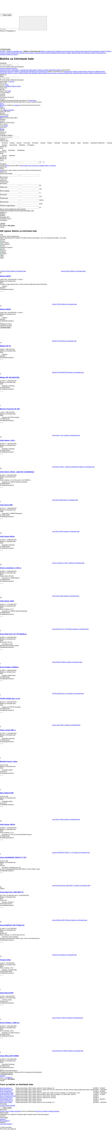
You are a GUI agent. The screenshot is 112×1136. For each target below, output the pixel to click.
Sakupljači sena (60, 51)
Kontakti (12, 1105)
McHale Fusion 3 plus (8, 761)
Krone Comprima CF (6, 1097)
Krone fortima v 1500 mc (10, 1023)
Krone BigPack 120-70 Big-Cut (12, 925)
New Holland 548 (6, 793)
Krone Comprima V (6, 1088)
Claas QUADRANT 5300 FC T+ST (13, 857)
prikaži (3, 224)
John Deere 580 (6, 505)
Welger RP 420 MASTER (9, 377)
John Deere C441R (6, 1102)
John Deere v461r (7, 601)
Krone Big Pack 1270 (6, 1089)
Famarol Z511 (5, 960)
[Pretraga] (33, 23)
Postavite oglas (5, 327)
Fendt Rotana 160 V (6, 1099)
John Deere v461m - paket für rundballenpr (17, 472)
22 (6, 1077)
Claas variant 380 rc (8, 730)
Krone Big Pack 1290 (6, 1094)
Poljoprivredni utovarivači (83, 51)
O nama (2, 1105)
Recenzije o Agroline (41, 1111)
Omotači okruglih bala (12, 53)
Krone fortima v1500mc (9, 667)
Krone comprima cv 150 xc (10, 568)
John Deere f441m (7, 536)
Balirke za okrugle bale (48, 51)
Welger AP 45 (5, 346)
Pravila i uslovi (4, 1111)
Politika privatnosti (15, 1111)
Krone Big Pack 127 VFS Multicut (13, 634)
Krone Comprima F (6, 1091)
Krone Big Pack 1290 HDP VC (12, 892)
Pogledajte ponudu (7, 1074)
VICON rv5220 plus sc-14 (10, 698)
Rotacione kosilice (90, 53)
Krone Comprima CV (6, 1100)
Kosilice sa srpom (11, 54)
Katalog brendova (53, 1111)
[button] (56, 40)
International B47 (7, 993)
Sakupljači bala (39, 53)
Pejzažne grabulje (65, 53)
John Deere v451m (7, 824)
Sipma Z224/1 (5, 276)
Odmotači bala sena (78, 53)
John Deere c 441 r (7, 440)
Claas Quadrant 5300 (6, 1093)
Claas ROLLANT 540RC (9, 1056)
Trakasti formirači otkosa (26, 53)
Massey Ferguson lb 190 (10, 409)
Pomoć (7, 1105)
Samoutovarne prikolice (98, 51)
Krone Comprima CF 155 (8, 1096)
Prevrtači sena (70, 51)
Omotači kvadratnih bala (52, 53)
